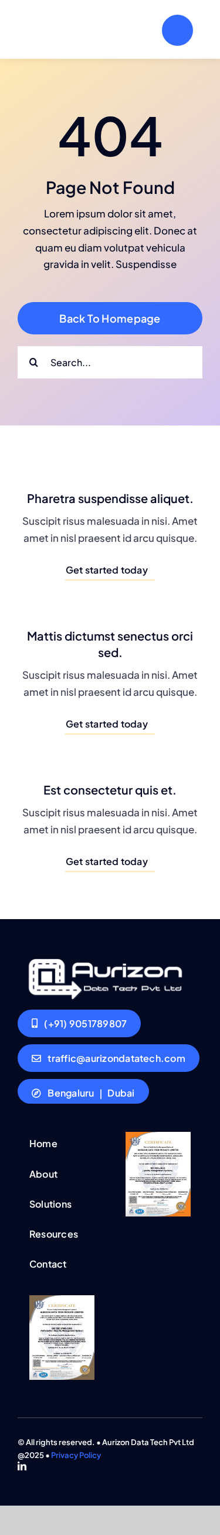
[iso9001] (158, 1136)
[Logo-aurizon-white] (104, 959)
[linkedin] (22, 1466)
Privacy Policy (76, 1455)
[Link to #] (177, 30)
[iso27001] (61, 1299)
